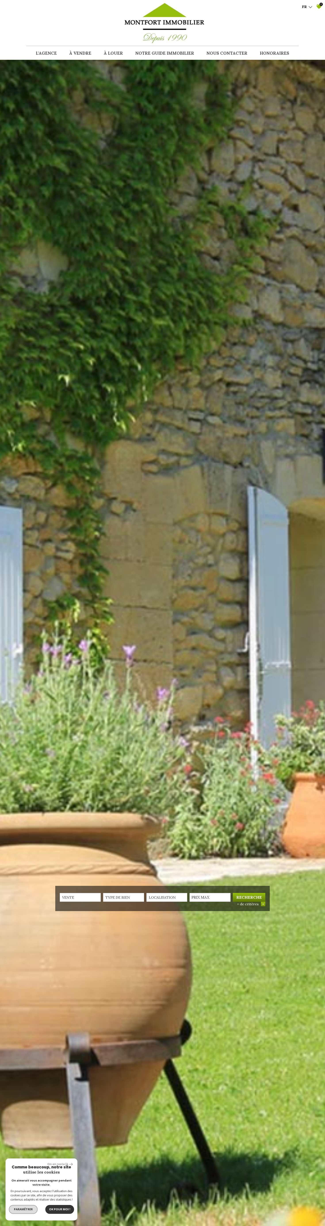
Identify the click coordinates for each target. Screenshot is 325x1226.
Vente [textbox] (68, 897)
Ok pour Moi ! (59, 1209)
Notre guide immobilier (164, 53)
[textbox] (123, 897)
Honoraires (274, 53)
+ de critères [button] (250, 904)
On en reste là (57, 1164)
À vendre (80, 53)
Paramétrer (23, 1209)
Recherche (249, 897)
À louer (113, 53)
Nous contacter (226, 53)
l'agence (46, 53)
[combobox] (80, 897)
